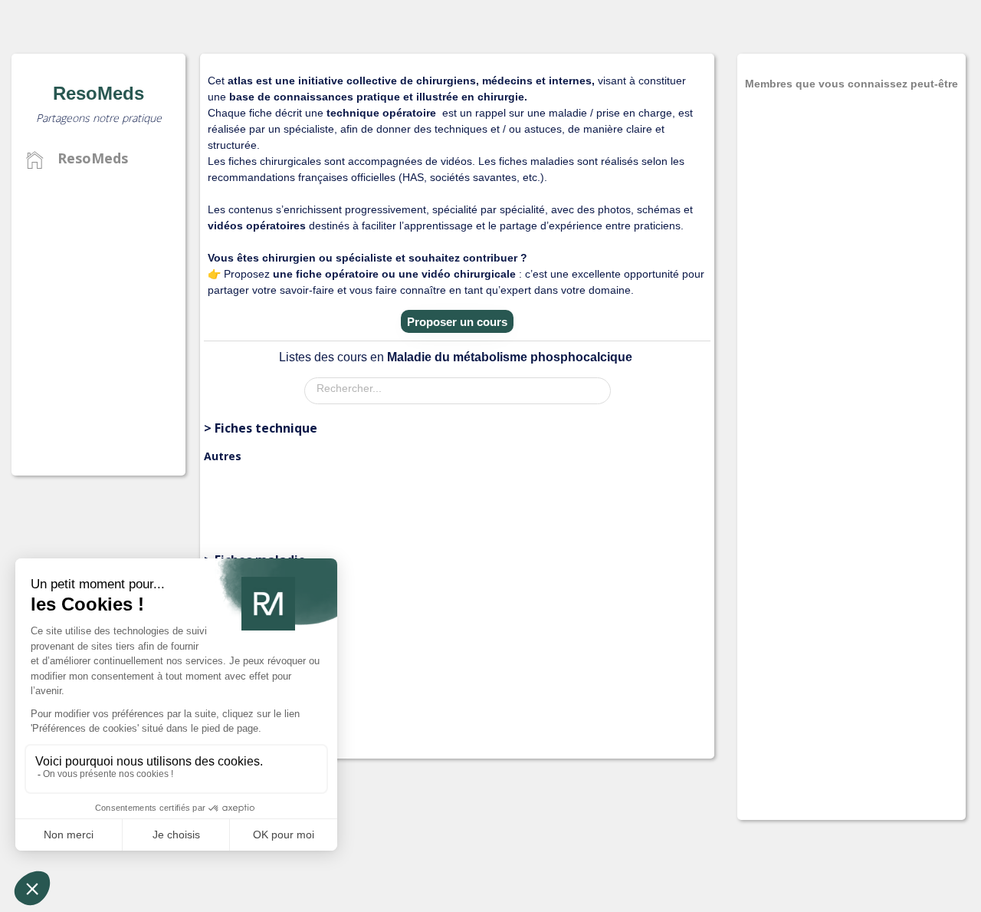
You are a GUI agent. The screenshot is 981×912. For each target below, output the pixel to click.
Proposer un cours (457, 321)
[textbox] (461, 388)
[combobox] (457, 390)
